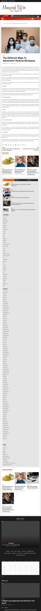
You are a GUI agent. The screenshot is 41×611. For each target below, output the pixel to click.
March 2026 (5, 301)
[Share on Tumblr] (20, 145)
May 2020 (4, 418)
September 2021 (6, 391)
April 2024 (5, 344)
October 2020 (5, 408)
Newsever (29, 609)
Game (4, 248)
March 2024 (5, 346)
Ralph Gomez (6, 63)
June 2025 (5, 318)
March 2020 (5, 421)
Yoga (4, 285)
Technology (5, 278)
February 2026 (5, 303)
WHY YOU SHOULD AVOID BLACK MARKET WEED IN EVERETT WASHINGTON (11, 149)
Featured (4, 240)
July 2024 (4, 339)
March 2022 (5, 382)
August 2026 (5, 292)
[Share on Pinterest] (16, 145)
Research (4, 268)
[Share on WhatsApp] (13, 145)
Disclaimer (5, 459)
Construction (5, 229)
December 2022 (6, 369)
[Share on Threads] (23, 145)
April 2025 (5, 322)
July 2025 (4, 316)
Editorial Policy (5, 461)
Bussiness (5, 225)
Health (4, 55)
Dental (4, 231)
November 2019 (6, 429)
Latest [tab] (5, 180)
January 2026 (5, 305)
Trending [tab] (29, 180)
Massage (4, 261)
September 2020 (6, 410)
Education (4, 238)
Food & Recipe (5, 246)
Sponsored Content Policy (7, 464)
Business (4, 223)
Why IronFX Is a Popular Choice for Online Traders (20, 197)
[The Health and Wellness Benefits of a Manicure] (20, 534)
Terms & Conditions (7, 553)
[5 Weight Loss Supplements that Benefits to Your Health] (20, 590)
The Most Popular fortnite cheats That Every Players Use (30, 149)
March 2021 (5, 401)
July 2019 (4, 436)
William (10, 174)
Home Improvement (6, 255)
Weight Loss (5, 283)
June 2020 (5, 416)
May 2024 (4, 342)
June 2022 (5, 378)
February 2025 (5, 325)
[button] (5, 18)
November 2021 (6, 387)
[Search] (31, 19)
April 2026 (5, 299)
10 (4, 567)
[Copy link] (25, 145)
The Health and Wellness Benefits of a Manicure (11, 544)
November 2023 (6, 354)
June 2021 (5, 395)
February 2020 (5, 423)
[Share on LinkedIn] (11, 145)
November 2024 (6, 331)
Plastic (4, 265)
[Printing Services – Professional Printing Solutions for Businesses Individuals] (6, 209)
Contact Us (5, 447)
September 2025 (6, 312)
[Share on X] (8, 145)
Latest (4, 449)
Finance (4, 242)
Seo (3, 272)
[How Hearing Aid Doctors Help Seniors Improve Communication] (20, 161)
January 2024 (5, 350)
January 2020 (5, 425)
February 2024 (5, 348)
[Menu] (5, 18)
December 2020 (6, 404)
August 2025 (5, 314)
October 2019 (5, 431)
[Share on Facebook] (6, 145)
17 (4, 569)
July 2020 (4, 414)
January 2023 (5, 367)
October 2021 (5, 389)
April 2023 (5, 363)
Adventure (5, 218)
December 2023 (6, 352)
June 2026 (5, 295)
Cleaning (4, 227)
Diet (3, 234)
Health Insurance (6, 253)
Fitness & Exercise (6, 244)
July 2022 (4, 376)
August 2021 (5, 393)
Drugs (4, 236)
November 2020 (6, 406)
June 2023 (5, 359)
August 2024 (5, 337)
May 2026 (4, 297)
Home (4, 451)
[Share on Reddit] (18, 145)
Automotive (5, 219)
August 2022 (5, 374)
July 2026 (4, 293)
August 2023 (5, 355)
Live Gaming (5, 259)
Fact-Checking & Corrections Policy (29, 553)
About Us (4, 452)
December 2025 (6, 307)
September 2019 (6, 433)
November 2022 (6, 371)
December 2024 (6, 329)
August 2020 (5, 412)
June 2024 (5, 340)
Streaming (5, 276)
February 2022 (5, 384)
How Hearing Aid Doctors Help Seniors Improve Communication (15, 16)
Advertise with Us (6, 456)
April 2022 (5, 380)
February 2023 (5, 365)
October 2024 (5, 333)
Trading (4, 280)
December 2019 (6, 427)
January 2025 (5, 327)
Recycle (4, 266)
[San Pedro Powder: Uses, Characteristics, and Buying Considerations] (8, 161)
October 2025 (5, 310)
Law (3, 257)
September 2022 (6, 372)
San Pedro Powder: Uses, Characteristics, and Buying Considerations (7, 171)
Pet (3, 263)
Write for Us (5, 454)
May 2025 (4, 320)
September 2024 (6, 335)
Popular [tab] (17, 180)
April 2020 (5, 419)
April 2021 (5, 399)
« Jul (2, 576)
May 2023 (4, 361)
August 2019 (5, 434)
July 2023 (4, 357)
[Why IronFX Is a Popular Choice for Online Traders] (6, 197)
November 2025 (6, 308)
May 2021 (4, 397)
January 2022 (5, 386)
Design (4, 233)
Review (4, 270)
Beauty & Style (5, 221)
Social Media (5, 274)
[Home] (2, 19)
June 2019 (5, 438)
